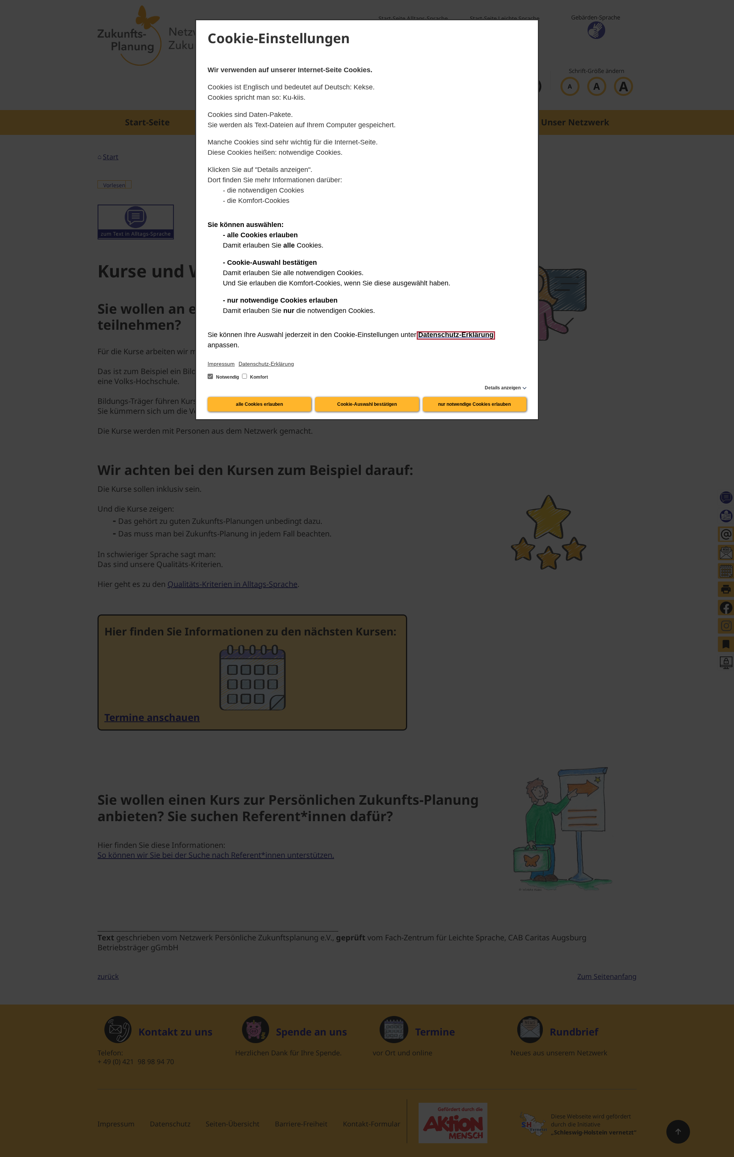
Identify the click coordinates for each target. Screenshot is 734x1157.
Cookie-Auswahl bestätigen (367, 404)
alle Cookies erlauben (259, 404)
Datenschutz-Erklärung (266, 364)
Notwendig (227, 377)
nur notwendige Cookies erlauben (474, 404)
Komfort (258, 377)
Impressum (221, 364)
